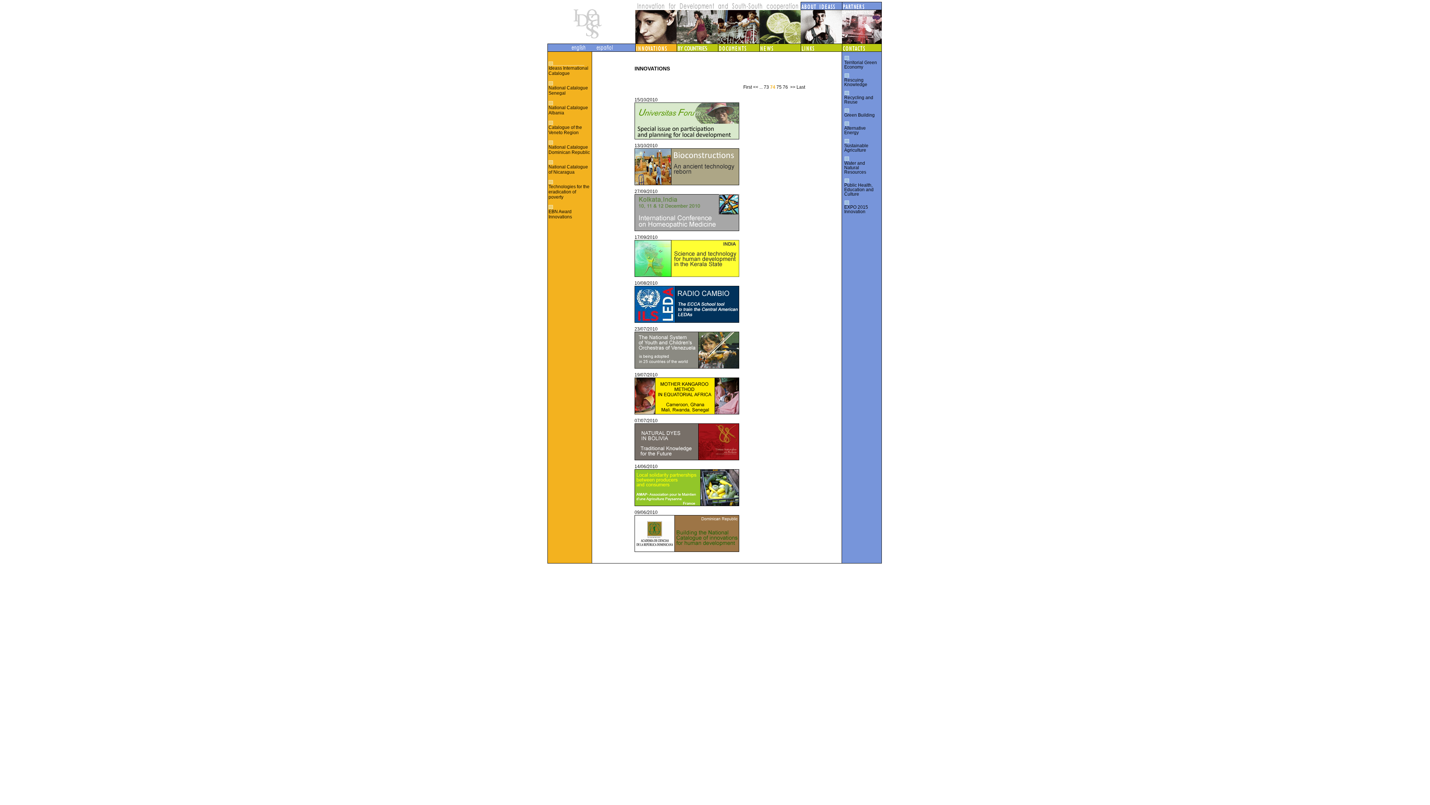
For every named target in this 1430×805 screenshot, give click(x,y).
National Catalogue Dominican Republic (569, 150)
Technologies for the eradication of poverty (569, 192)
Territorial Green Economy (860, 64)
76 (785, 87)
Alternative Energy (855, 130)
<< (755, 87)
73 (766, 87)
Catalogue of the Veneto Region (565, 130)
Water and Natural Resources (855, 167)
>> (792, 87)
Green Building (859, 115)
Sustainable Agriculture (856, 147)
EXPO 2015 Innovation (856, 209)
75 (779, 87)
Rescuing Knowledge (855, 82)
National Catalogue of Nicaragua (568, 169)
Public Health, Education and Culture (859, 189)
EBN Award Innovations (560, 214)
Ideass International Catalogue (568, 71)
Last (801, 87)
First (747, 87)
